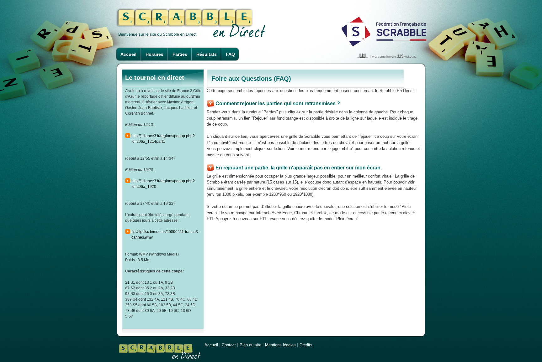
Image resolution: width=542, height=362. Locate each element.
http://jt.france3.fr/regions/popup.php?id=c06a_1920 (163, 184)
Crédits (306, 345)
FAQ (230, 54)
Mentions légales (280, 345)
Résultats (206, 54)
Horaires (154, 54)
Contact (229, 345)
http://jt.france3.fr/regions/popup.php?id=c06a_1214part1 (163, 139)
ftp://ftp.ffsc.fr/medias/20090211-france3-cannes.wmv (165, 235)
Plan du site (250, 345)
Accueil (128, 54)
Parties (180, 54)
